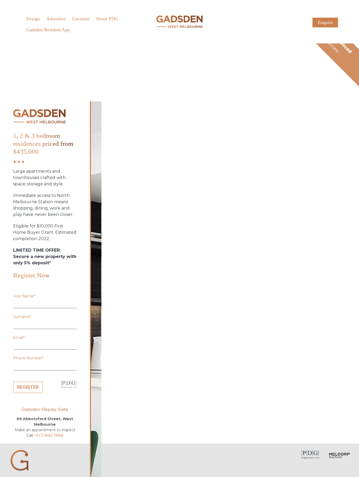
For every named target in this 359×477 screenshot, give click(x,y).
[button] (98, 340)
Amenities (56, 18)
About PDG (107, 18)
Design (33, 18)
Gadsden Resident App (48, 29)
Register (28, 387)
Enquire (325, 22)
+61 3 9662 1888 (48, 435)
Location (80, 18)
